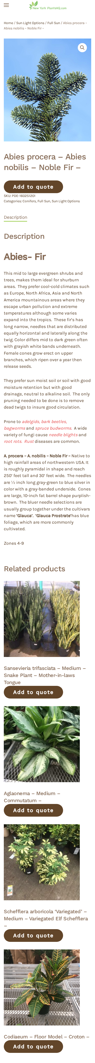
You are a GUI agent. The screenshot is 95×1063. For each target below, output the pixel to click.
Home (8, 23)
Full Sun (53, 23)
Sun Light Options (30, 23)
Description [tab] (15, 217)
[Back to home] (48, 5)
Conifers (29, 201)
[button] (6, 5)
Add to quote (33, 187)
